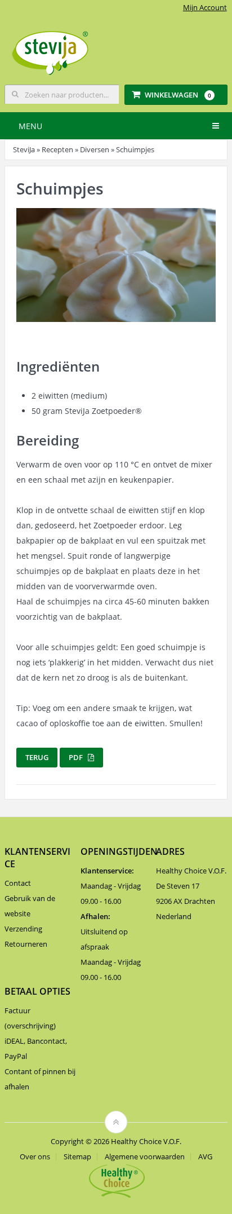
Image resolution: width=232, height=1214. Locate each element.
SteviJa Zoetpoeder (103, 410)
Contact (18, 883)
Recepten (57, 149)
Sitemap (77, 1156)
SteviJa (24, 149)
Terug (36, 757)
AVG (205, 1156)
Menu (30, 126)
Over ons (35, 1156)
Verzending (23, 929)
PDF (78, 757)
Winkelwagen (178, 95)
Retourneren (26, 944)
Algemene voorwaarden (145, 1156)
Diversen (94, 149)
